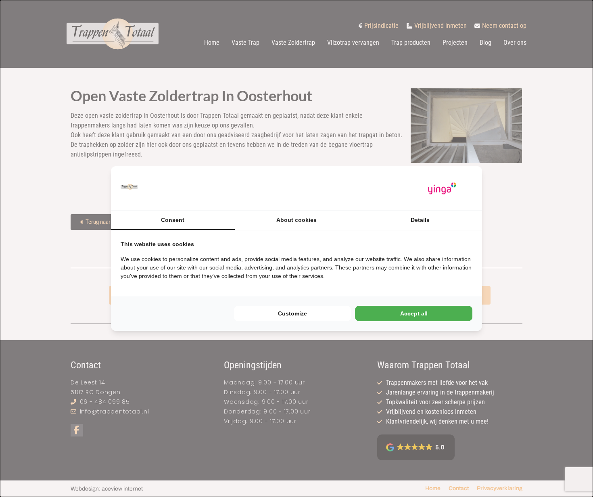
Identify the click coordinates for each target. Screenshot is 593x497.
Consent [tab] (172, 220)
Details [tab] (420, 220)
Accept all (414, 313)
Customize (292, 313)
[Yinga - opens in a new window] (442, 188)
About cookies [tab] (296, 220)
